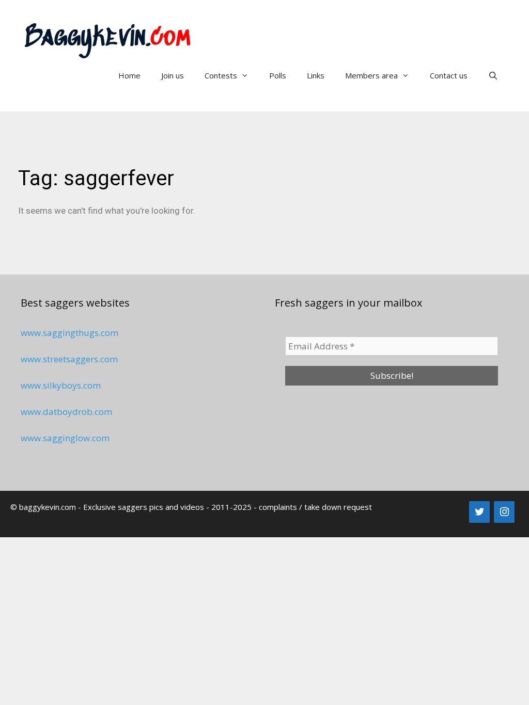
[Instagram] (504, 512)
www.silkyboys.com (61, 385)
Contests (221, 75)
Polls (277, 75)
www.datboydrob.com (66, 412)
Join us (172, 75)
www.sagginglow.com (65, 438)
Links (315, 75)
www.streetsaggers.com (69, 359)
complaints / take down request (315, 507)
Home (129, 75)
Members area (371, 75)
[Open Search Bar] (493, 75)
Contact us (449, 75)
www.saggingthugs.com (69, 333)
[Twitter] (479, 512)
